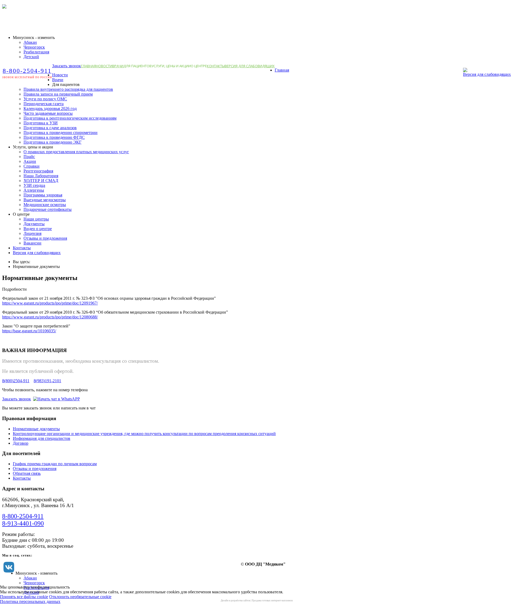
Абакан (30, 42)
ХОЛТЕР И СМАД (41, 180)
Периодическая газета (44, 103)
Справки (32, 166)
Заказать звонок (66, 66)
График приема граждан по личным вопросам (55, 463)
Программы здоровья (43, 195)
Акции (30, 161)
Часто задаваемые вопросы (48, 113)
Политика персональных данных (30, 601)
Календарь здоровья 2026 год (50, 108)
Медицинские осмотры (45, 204)
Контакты (216, 66)
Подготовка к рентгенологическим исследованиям (70, 118)
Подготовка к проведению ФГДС (54, 137)
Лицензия (32, 233)
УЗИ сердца (34, 185)
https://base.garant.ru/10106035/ (29, 331)
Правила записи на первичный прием (58, 94)
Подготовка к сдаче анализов (50, 127)
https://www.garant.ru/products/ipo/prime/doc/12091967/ (50, 303)
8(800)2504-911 (15, 380)
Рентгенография (38, 171)
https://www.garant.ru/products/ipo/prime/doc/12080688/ (50, 317)
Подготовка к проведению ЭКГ (52, 142)
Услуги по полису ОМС (45, 99)
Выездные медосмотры (45, 200)
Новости (104, 66)
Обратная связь (27, 473)
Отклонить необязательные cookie (80, 596)
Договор (20, 443)
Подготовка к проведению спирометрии (61, 132)
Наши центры (36, 219)
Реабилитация (36, 52)
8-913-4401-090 (23, 523)
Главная (88, 66)
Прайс (29, 156)
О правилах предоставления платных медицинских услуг (76, 151)
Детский (31, 56)
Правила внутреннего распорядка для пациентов (68, 89)
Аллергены (34, 190)
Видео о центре (38, 228)
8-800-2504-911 (23, 516)
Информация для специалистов (41, 438)
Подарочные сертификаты (48, 209)
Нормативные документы (36, 429)
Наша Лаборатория (41, 175)
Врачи (117, 66)
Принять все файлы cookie (24, 596)
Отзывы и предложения (45, 238)
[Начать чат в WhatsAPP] (56, 399)
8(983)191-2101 (47, 380)
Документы (34, 224)
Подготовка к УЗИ (41, 123)
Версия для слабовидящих (250, 66)
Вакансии (32, 243)
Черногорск (34, 47)
